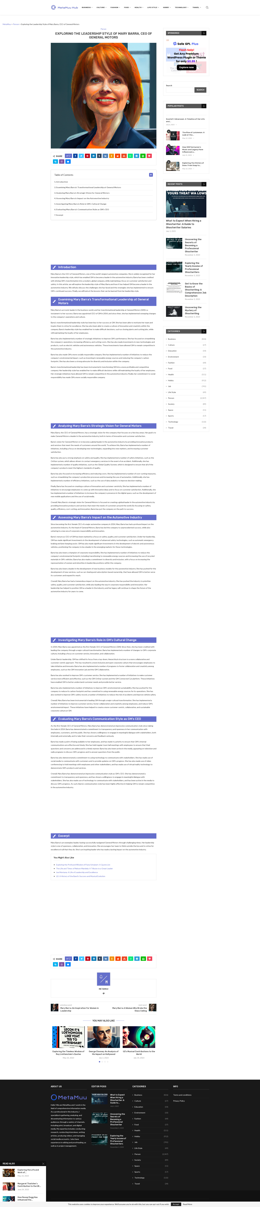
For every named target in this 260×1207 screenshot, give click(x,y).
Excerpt (59, 215)
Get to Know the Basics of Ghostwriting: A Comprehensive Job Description (195, 289)
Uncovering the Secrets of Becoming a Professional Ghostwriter (193, 245)
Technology (181, 7)
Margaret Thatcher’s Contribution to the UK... (29, 1184)
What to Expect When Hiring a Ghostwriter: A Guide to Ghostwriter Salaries (183, 224)
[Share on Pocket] (149, 156)
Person (187, 398)
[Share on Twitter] (81, 156)
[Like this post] (69, 156)
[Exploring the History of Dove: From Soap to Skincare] (173, 166)
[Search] (207, 7)
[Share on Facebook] (75, 156)
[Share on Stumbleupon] (124, 156)
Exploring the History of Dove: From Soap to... (193, 164)
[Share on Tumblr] (99, 156)
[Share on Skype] (55, 161)
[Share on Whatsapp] (130, 156)
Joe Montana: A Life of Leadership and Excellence (77, 872)
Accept (176, 1204)
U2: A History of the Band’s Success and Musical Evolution (80, 876)
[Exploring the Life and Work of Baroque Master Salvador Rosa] (9, 1173)
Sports (187, 416)
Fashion (114, 7)
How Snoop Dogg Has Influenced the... (28, 1198)
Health (138, 7)
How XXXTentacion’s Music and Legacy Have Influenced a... (192, 149)
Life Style (152, 7)
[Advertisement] (103, 242)
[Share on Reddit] (117, 156)
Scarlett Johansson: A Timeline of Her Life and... (185, 120)
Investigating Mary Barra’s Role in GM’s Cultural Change (81, 204)
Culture (101, 7)
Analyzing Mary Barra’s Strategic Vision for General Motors (83, 193)
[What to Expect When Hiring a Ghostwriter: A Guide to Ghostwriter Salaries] (186, 204)
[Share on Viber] (61, 161)
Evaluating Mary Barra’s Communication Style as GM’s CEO (82, 209)
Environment (187, 357)
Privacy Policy (179, 1101)
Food (126, 7)
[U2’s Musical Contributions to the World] (139, 1037)
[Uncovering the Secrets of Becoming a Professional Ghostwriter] (174, 243)
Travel (195, 7)
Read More (187, 1204)
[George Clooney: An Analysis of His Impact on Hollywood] (103, 1037)
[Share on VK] (105, 156)
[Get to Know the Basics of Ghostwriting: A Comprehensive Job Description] (174, 287)
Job (187, 386)
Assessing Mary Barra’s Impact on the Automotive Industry (82, 198)
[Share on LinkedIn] (93, 156)
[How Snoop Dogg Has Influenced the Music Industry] (9, 1200)
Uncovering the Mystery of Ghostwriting (193, 310)
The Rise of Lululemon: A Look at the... (193, 133)
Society (187, 404)
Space (187, 410)
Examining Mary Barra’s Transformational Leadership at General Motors (88, 187)
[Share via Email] (68, 161)
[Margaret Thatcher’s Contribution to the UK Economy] (9, 1186)
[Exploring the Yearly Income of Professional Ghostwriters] (174, 267)
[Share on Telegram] (136, 156)
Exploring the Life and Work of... (28, 1171)
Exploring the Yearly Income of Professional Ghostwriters (194, 267)
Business (86, 7)
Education (187, 351)
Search (169, 85)
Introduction (62, 182)
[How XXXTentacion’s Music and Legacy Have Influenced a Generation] (173, 150)
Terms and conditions (182, 1095)
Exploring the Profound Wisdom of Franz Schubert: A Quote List (83, 865)
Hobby (166, 7)
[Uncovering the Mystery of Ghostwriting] (174, 311)
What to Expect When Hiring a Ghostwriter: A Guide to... (117, 1099)
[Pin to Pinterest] (87, 156)
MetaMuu (103, 989)
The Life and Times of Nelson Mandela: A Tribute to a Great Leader (84, 868)
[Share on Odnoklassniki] (111, 156)
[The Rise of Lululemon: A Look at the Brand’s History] (173, 135)
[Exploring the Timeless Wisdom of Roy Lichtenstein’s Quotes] (68, 1037)
